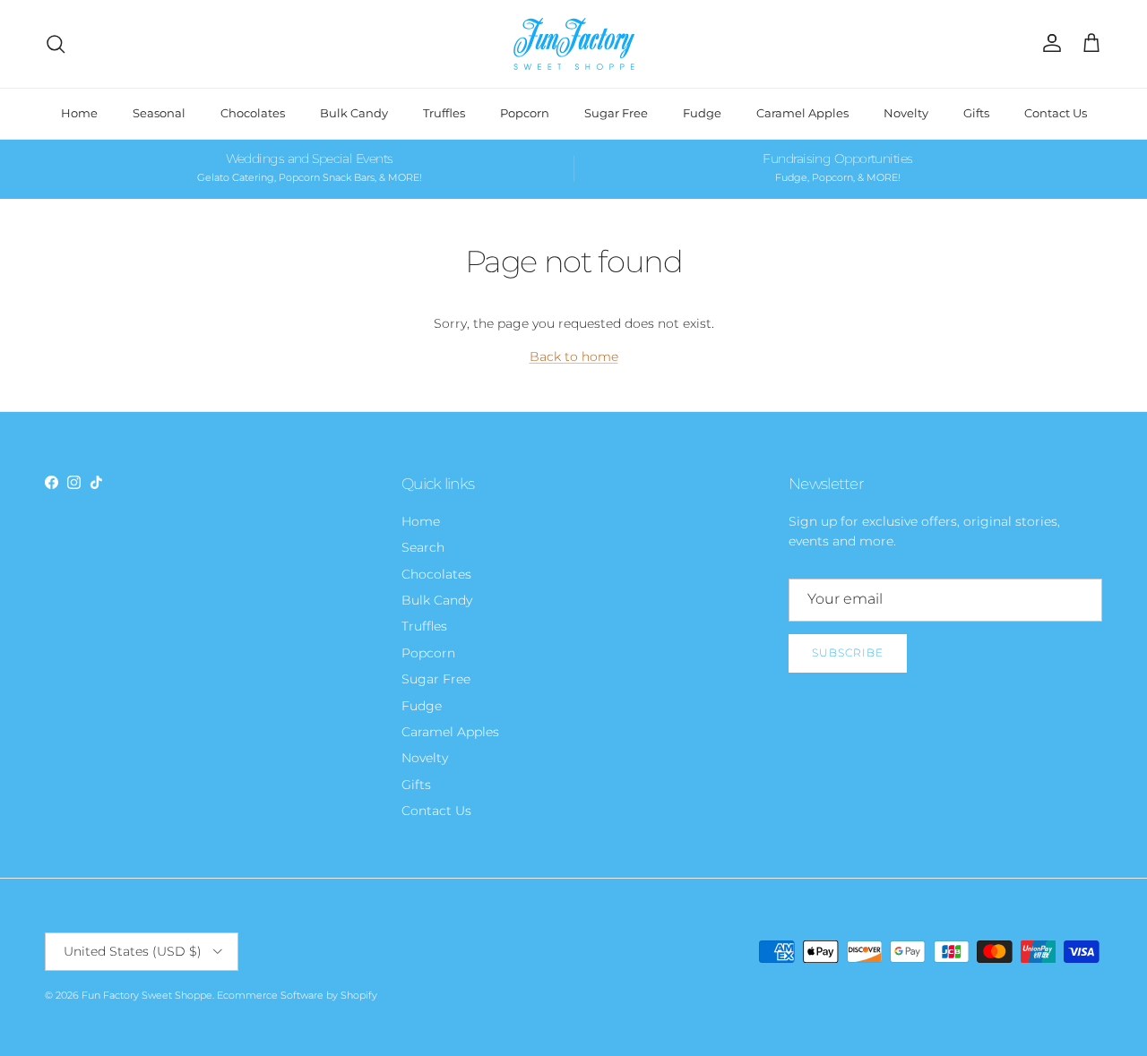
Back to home (574, 356)
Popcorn (524, 113)
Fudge (702, 113)
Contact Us (1055, 113)
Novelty (906, 113)
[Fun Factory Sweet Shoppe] (573, 44)
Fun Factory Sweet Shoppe (147, 995)
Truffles (444, 113)
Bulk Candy (354, 113)
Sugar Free (616, 113)
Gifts (976, 113)
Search (422, 547)
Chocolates (252, 113)
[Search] (55, 44)
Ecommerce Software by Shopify (297, 995)
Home (79, 113)
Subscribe (848, 652)
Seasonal (159, 113)
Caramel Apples (802, 113)
